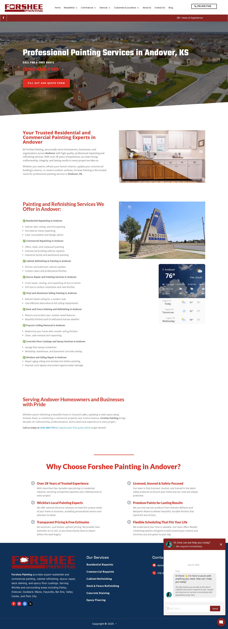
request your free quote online (75, 427)
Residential (69, 8)
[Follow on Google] (25, 604)
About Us (147, 8)
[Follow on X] (30, 604)
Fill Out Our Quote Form (46, 83)
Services (103, 8)
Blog (171, 8)
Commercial (87, 8)
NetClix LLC (124, 623)
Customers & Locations (125, 8)
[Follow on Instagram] (19, 604)
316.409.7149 (204, 6)
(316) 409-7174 (47, 427)
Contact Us (159, 8)
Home (57, 8)
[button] (167, 289)
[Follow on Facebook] (3, 18)
